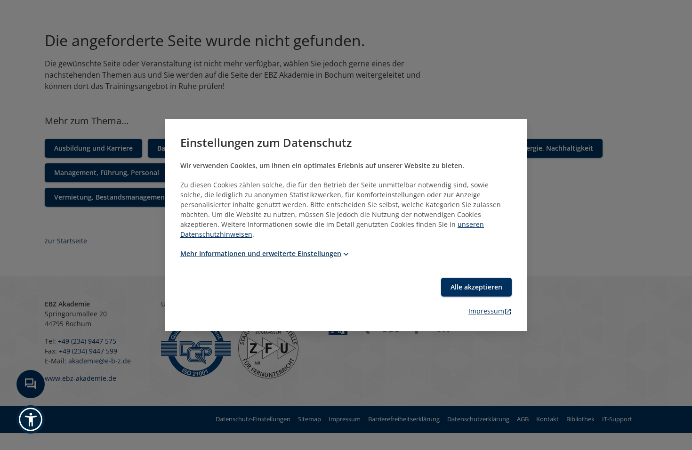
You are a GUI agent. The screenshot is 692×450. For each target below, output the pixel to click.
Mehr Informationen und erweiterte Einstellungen (260, 253)
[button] (30, 419)
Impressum (486, 310)
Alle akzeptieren (476, 286)
